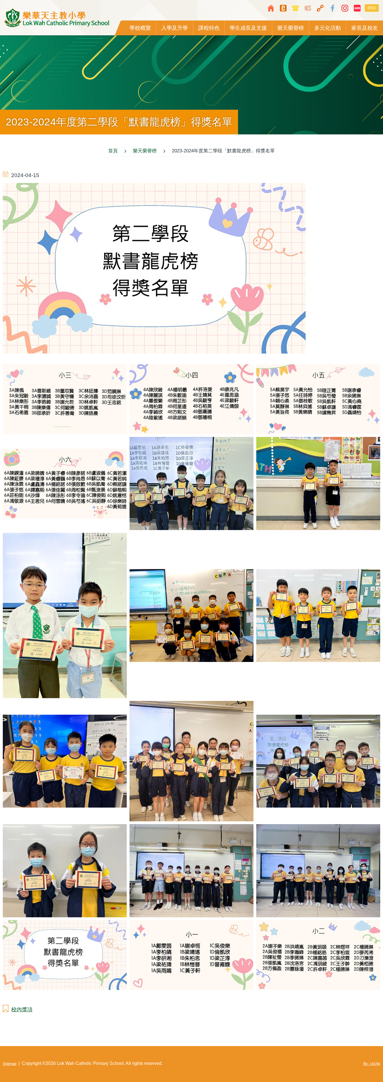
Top (362, 1061)
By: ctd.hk (371, 1064)
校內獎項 (22, 1009)
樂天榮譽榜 (145, 150)
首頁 (113, 150)
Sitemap (9, 1064)
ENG (372, 8)
